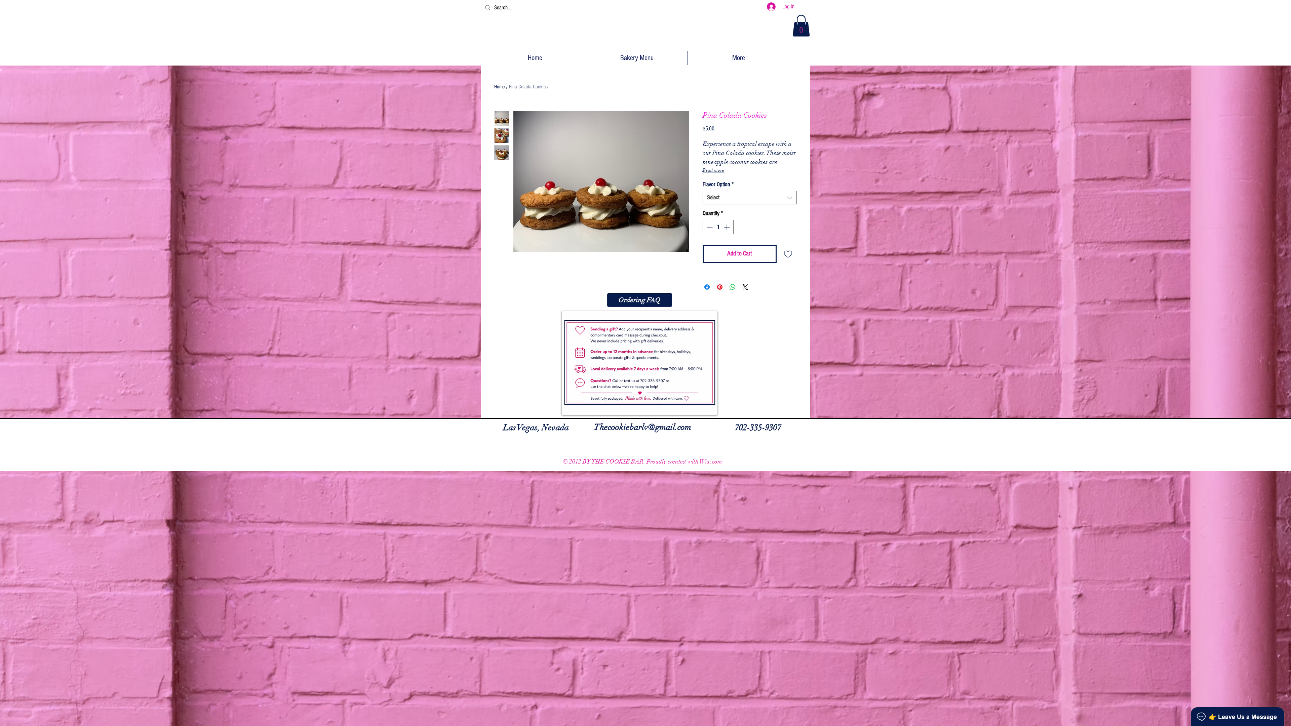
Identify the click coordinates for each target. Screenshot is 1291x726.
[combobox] (750, 197)
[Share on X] (745, 287)
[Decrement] (709, 227)
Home (499, 87)
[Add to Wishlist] (788, 254)
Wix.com (711, 461)
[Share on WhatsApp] (733, 287)
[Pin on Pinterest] (720, 287)
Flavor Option (718, 184)
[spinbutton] (718, 227)
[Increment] (727, 227)
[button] (801, 26)
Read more (713, 170)
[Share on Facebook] (707, 287)
